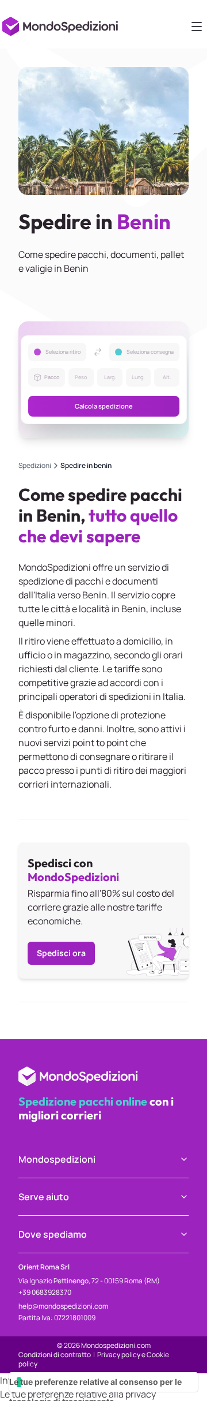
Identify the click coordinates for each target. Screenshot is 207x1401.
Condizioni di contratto (54, 1354)
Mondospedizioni (56, 1159)
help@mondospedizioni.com (63, 1306)
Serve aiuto (43, 1196)
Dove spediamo (52, 1234)
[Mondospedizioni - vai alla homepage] (62, 23)
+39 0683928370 (44, 1292)
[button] (103, 379)
